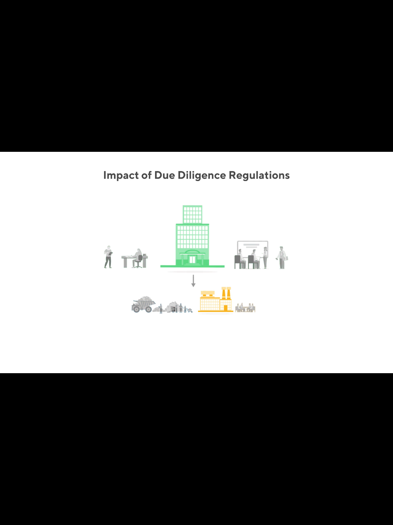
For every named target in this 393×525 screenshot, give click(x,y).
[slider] (187, 516)
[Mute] (343, 516)
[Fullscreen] (383, 516)
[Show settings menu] (363, 516)
